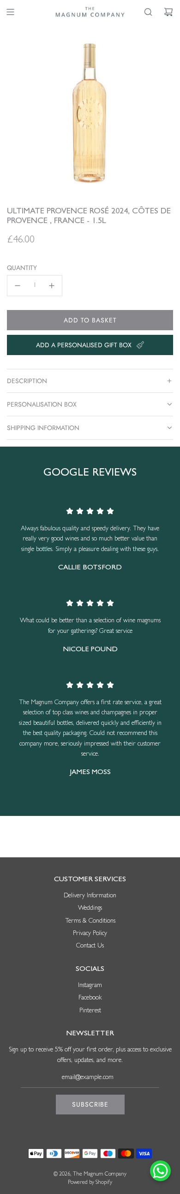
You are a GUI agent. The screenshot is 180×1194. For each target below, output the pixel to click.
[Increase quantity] (52, 286)
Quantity (22, 267)
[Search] (148, 12)
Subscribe (90, 1104)
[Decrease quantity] (17, 286)
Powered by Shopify (90, 1183)
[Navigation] (10, 12)
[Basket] (168, 12)
